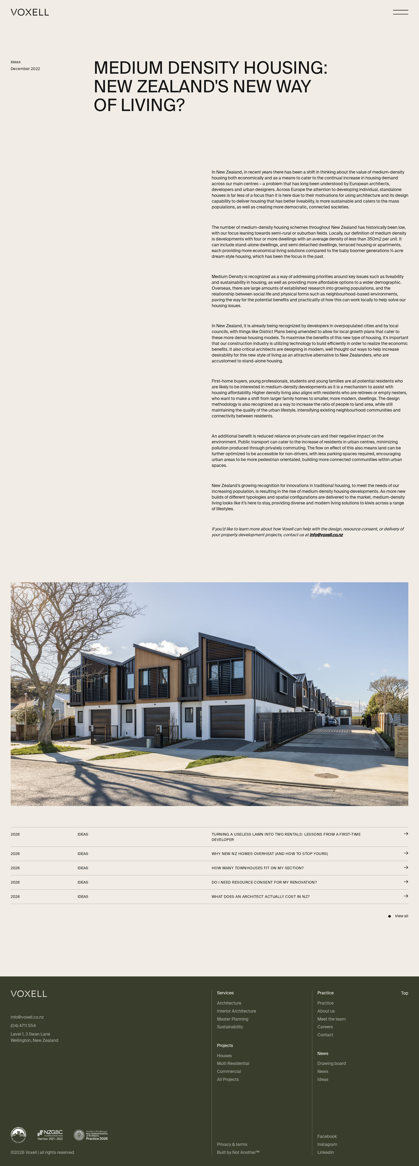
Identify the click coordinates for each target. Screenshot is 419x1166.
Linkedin (325, 1152)
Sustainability (230, 1026)
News (322, 1071)
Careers (325, 1026)
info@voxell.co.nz (27, 1017)
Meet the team (331, 1019)
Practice (325, 1003)
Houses (224, 1055)
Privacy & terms (232, 1144)
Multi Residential (233, 1063)
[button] (400, 12)
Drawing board (331, 1063)
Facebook (327, 1136)
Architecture (229, 1003)
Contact (325, 1034)
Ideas (322, 1079)
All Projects (228, 1079)
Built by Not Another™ (238, 1152)
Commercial (229, 1071)
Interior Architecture (236, 1011)
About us (326, 1011)
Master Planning (232, 1019)
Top (404, 993)
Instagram (327, 1144)
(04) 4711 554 (23, 1025)
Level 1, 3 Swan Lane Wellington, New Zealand (34, 1037)
